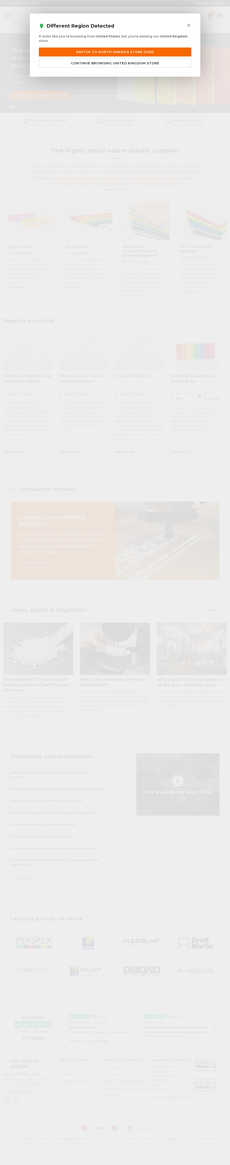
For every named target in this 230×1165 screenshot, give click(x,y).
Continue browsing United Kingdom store (115, 63)
